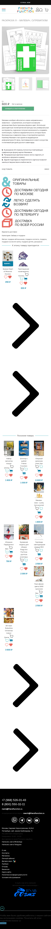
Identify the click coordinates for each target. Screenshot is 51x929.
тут (20, 921)
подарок (43, 239)
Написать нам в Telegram (12, 844)
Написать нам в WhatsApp (12, 842)
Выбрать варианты (8, 263)
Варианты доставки (9, 232)
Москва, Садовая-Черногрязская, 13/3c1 (18, 828)
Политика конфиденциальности (14, 875)
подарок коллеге (32, 239)
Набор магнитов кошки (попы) (8, 463)
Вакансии (5, 869)
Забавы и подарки (18, 235)
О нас (4, 850)
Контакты (5, 853)
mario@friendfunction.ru (12, 809)
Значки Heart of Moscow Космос (8, 271)
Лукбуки (5, 864)
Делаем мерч (7, 861)
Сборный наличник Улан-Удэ (39, 461)
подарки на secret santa (11, 242)
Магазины (6, 856)
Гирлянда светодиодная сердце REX (39, 544)
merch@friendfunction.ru (33, 813)
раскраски (38, 242)
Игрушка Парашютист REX (9, 545)
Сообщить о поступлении (15, 108)
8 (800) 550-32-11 (13, 804)
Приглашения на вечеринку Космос (23, 272)
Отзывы (5, 867)
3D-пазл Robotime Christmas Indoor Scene (8, 631)
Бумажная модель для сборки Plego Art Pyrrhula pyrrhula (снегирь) (23, 549)
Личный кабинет (8, 858)
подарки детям (27, 242)
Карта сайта (6, 872)
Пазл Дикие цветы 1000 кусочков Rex (39, 588)
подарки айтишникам (16, 239)
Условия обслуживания (11, 877)
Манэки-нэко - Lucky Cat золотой (39, 502)
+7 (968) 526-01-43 (14, 800)
